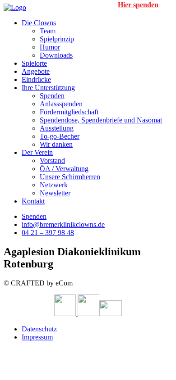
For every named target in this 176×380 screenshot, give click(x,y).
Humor (50, 47)
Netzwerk (54, 185)
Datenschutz (39, 329)
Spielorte (34, 63)
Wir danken (56, 144)
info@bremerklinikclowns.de (63, 224)
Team (48, 31)
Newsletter (55, 193)
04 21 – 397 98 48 (48, 232)
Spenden (52, 96)
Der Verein (37, 152)
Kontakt (33, 201)
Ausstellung (57, 128)
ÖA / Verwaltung (64, 168)
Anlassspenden (61, 104)
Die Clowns (39, 23)
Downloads (56, 55)
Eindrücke (36, 79)
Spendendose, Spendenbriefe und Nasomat (101, 120)
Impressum (37, 337)
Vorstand (52, 160)
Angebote (36, 71)
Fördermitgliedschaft (69, 112)
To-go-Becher (59, 136)
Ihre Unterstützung (48, 87)
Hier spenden (138, 5)
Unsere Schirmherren (70, 177)
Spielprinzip (57, 39)
